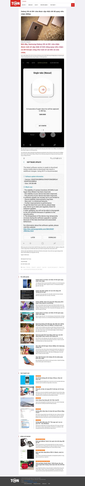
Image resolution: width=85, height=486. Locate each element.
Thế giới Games (43, 4)
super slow (44, 267)
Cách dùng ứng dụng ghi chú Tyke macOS (47, 400)
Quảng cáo (44, 483)
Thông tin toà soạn (36, 483)
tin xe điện (35, 482)
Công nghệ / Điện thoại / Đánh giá (42, 461)
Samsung (28, 267)
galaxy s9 (39, 267)
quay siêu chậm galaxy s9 (52, 267)
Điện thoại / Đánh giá (40, 450)
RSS (49, 483)
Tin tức (23, 4)
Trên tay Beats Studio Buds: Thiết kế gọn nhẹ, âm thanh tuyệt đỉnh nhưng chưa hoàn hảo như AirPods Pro (50, 465)
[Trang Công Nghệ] (14, 480)
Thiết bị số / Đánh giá (40, 439)
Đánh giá (30, 4)
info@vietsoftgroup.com (28, 480)
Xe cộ (36, 4)
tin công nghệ (30, 482)
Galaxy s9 (33, 267)
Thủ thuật (52, 4)
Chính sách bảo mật (28, 483)
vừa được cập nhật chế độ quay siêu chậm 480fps (33, 269)
